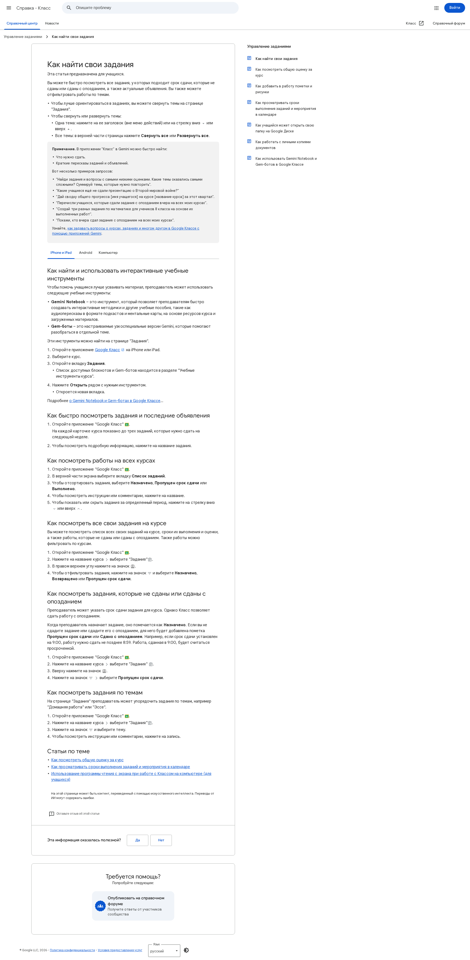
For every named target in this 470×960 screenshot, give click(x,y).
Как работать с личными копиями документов (283, 145)
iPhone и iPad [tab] (61, 253)
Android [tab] (85, 253)
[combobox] (157, 7)
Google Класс (107, 349)
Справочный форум (449, 23)
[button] (9, 8)
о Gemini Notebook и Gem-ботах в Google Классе (115, 400)
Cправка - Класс (33, 8)
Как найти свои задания (277, 59)
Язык (156, 944)
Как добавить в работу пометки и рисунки (284, 89)
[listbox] (164, 950)
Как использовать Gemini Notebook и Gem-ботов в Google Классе (286, 161)
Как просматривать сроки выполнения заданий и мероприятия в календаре (120, 766)
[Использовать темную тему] (186, 950)
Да (137, 840)
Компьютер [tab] (108, 253)
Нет (161, 840)
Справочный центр (22, 23)
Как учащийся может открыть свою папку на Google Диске (285, 128)
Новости (52, 23)
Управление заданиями (269, 46)
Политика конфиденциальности (72, 950)
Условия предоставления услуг (120, 950)
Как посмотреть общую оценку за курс (87, 760)
